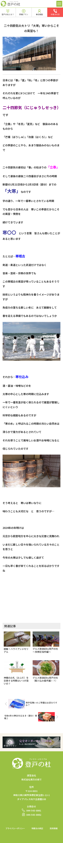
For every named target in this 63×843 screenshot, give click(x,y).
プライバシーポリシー (15, 828)
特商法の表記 (37, 828)
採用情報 (54, 828)
